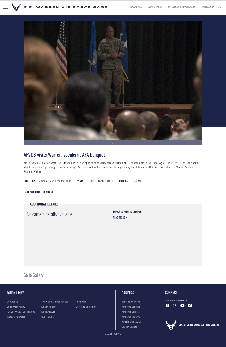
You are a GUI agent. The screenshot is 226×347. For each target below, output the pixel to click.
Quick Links (15, 292)
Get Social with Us (176, 300)
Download (33, 192)
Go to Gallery (34, 274)
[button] (5, 7)
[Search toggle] (220, 7)
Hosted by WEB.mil (113, 334)
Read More (119, 217)
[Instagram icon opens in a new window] (174, 305)
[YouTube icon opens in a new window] (182, 305)
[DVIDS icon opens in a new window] (190, 305)
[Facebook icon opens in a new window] (167, 305)
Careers (128, 292)
